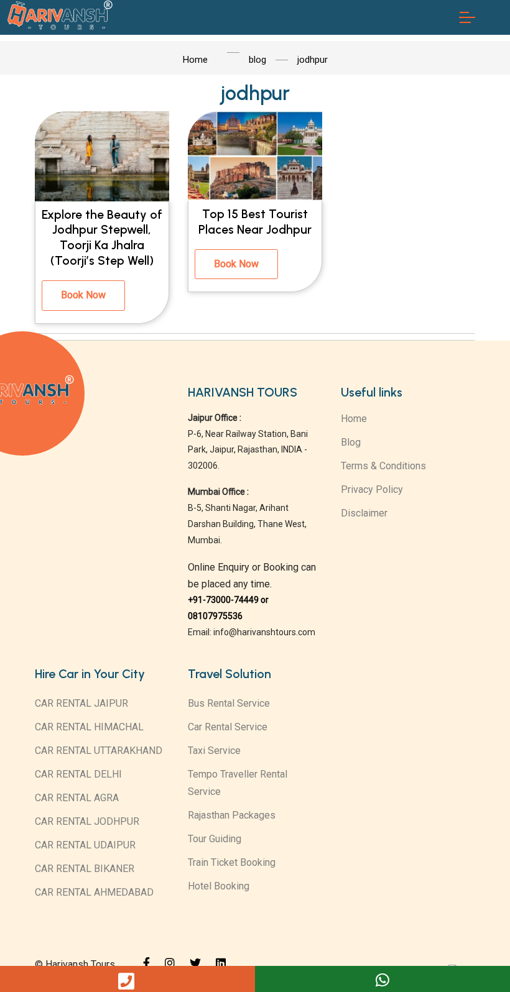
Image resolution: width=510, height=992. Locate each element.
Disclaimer (364, 513)
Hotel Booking (218, 886)
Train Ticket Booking (232, 862)
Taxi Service (214, 750)
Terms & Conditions (383, 466)
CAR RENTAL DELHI (78, 774)
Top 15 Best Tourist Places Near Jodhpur (255, 222)
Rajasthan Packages (232, 815)
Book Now (83, 295)
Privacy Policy (372, 489)
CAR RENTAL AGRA (77, 798)
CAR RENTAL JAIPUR (81, 703)
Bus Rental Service (229, 703)
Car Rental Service (227, 727)
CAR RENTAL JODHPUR (87, 821)
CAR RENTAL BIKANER (84, 869)
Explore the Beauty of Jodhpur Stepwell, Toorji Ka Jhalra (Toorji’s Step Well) (102, 238)
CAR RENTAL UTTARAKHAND (98, 750)
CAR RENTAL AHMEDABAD (94, 892)
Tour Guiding (214, 839)
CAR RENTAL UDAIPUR (85, 845)
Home (354, 419)
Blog (351, 442)
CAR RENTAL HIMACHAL (89, 727)
